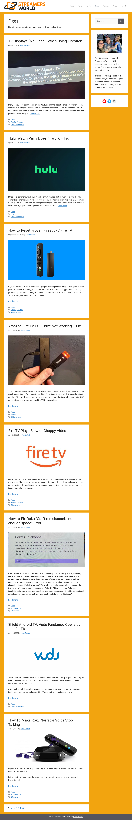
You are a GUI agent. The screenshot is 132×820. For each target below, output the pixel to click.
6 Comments (15, 611)
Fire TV (13, 122)
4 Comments (15, 505)
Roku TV (18, 608)
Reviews (106, 6)
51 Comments (16, 417)
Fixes (97, 6)
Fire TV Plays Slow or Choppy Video (37, 431)
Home (72, 6)
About (124, 6)
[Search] (121, 21)
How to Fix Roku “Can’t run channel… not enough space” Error (41, 521)
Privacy (115, 6)
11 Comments (16, 312)
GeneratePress (78, 817)
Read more (35, 113)
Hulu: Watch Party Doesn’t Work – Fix (38, 138)
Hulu (12, 214)
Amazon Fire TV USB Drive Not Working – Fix (44, 326)
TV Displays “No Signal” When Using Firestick (45, 41)
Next (23, 808)
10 (17, 808)
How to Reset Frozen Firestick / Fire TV (40, 230)
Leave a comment (17, 125)
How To (88, 6)
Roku (13, 608)
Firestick (20, 122)
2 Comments (15, 797)
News (80, 6)
